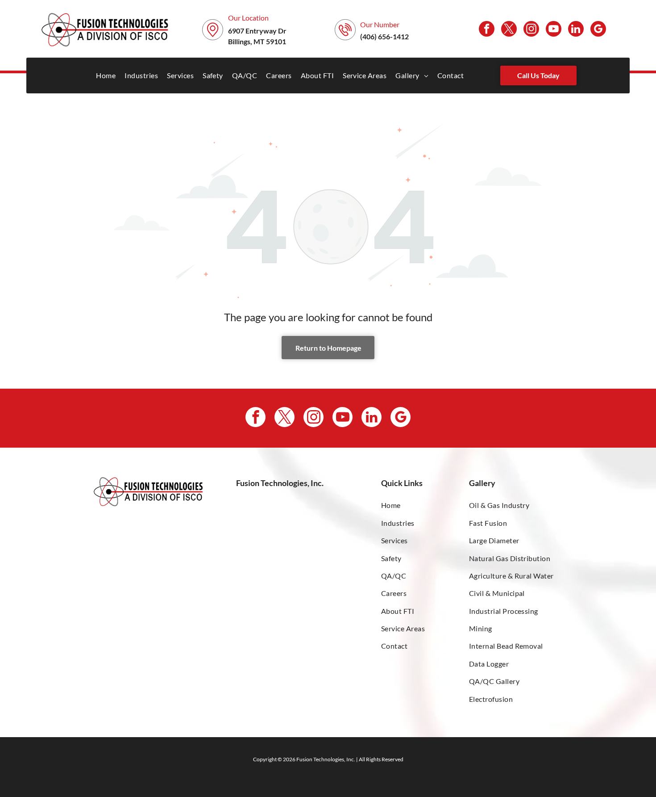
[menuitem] (105, 75)
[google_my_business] (598, 30)
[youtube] (553, 30)
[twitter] (509, 30)
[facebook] (486, 30)
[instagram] (531, 30)
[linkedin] (576, 30)
